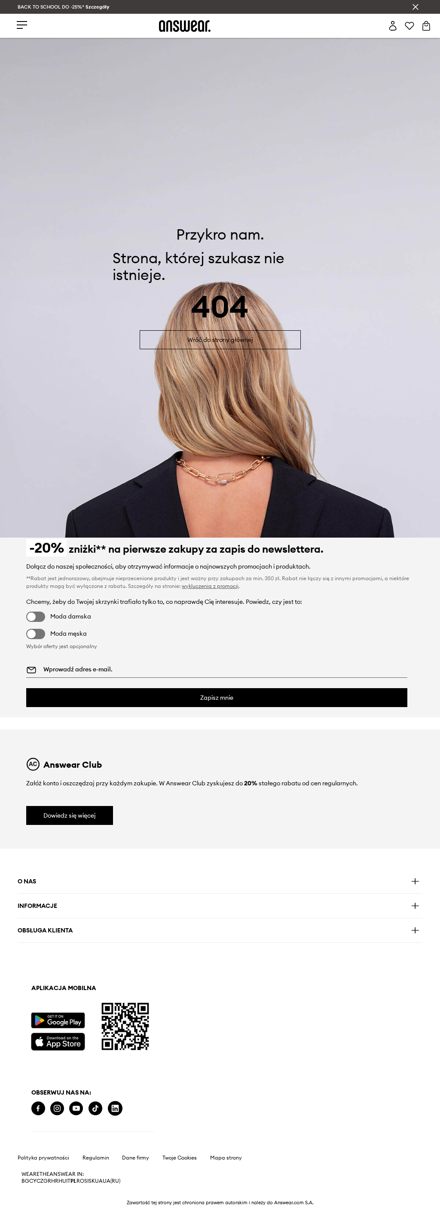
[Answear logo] (185, 26)
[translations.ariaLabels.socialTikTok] (95, 1109)
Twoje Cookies (179, 1158)
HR (54, 1181)
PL (73, 1181)
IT (68, 1181)
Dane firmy (135, 1158)
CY (33, 1181)
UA (99, 1181)
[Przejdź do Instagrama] (57, 1108)
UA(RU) (111, 1181)
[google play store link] (58, 1020)
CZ (40, 1181)
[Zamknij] (415, 7)
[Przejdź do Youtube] (76, 1108)
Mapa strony (226, 1158)
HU (62, 1181)
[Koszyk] (426, 26)
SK (92, 1181)
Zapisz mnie (216, 697)
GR (47, 1181)
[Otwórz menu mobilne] (22, 25)
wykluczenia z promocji (210, 586)
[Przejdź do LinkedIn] (115, 1109)
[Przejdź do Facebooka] (38, 1108)
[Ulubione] (409, 26)
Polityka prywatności (43, 1158)
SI (86, 1181)
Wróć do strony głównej (220, 340)
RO (80, 1181)
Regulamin (95, 1158)
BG (25, 1181)
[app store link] (58, 1041)
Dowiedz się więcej (69, 815)
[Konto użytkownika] (393, 26)
